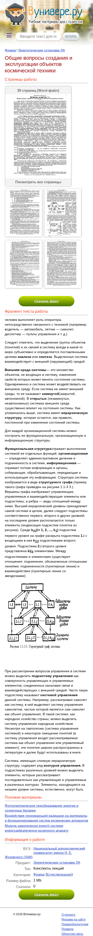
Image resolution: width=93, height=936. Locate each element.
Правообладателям (75, 924)
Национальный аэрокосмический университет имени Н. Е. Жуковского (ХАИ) (45, 852)
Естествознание (59, 874)
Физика (10, 50)
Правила (67, 929)
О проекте (68, 914)
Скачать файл (46, 301)
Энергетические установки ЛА (41, 50)
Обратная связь (72, 934)
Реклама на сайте (74, 919)
